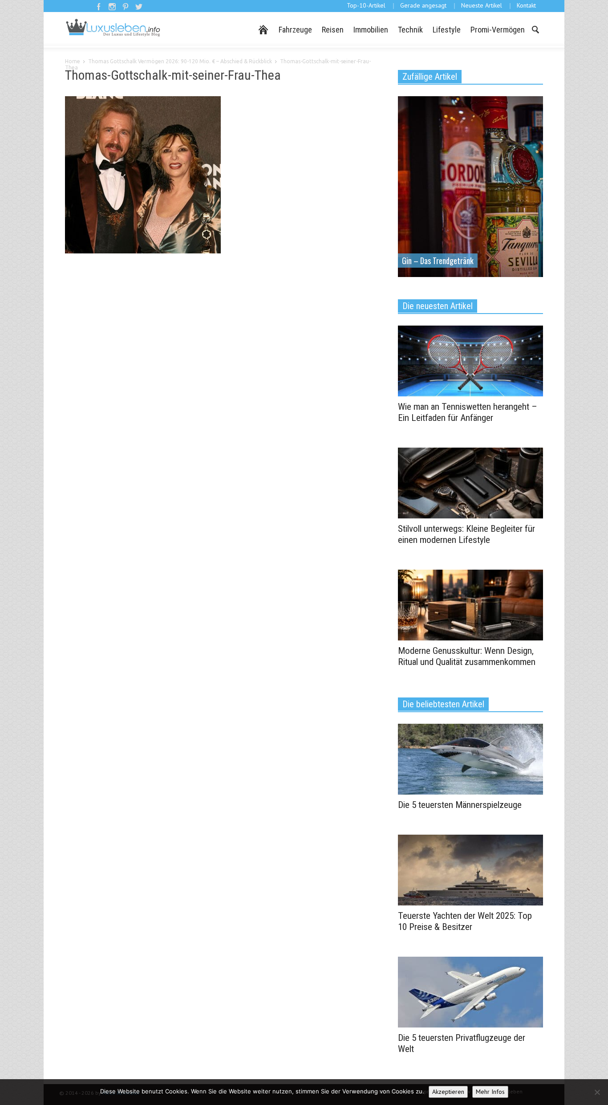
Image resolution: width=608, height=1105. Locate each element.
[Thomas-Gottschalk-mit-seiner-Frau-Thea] (143, 177)
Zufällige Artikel (429, 76)
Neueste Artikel (481, 5)
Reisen (333, 29)
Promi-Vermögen (497, 29)
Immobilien (370, 29)
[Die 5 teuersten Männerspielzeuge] (470, 758)
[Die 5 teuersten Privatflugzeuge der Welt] (470, 991)
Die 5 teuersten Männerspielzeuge (460, 804)
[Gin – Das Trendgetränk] (470, 186)
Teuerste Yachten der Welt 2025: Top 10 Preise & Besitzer (465, 921)
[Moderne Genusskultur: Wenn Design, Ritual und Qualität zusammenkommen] (470, 604)
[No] (596, 1092)
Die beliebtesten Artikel (443, 704)
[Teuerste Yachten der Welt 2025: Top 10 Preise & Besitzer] (470, 869)
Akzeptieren (448, 1092)
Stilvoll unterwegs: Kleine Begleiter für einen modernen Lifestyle (466, 534)
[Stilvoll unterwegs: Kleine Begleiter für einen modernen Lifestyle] (470, 482)
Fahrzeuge (295, 29)
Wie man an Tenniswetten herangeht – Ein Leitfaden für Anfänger (467, 412)
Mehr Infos (490, 1092)
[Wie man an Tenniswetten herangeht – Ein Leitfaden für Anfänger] (470, 360)
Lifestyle (447, 29)
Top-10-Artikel (366, 5)
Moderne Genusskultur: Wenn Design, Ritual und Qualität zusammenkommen (466, 656)
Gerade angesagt (423, 5)
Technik (410, 29)
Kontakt (526, 5)
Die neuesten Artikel (437, 306)
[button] (535, 29)
